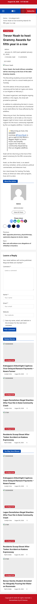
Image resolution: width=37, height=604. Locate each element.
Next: (17, 243)
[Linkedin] (15, 221)
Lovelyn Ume (8, 374)
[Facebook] (11, 221)
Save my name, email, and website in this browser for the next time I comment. (18, 323)
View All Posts (18, 212)
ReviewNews (13, 600)
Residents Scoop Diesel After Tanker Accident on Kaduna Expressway (16, 437)
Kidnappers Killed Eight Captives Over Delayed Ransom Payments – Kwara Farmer (18, 368)
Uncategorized (8, 31)
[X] (25, 221)
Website (6, 312)
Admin (7, 49)
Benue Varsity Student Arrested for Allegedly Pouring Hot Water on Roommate (17, 583)
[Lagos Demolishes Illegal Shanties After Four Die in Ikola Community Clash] (18, 387)
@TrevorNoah (21, 135)
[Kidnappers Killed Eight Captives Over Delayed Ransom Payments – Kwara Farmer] (18, 353)
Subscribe (30, 11)
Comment (7, 266)
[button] (3, 11)
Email (5, 303)
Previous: (17, 234)
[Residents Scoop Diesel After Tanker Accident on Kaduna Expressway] (18, 421)
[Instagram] (22, 221)
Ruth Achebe (8, 442)
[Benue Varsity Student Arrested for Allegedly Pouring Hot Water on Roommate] (18, 568)
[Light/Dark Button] (13, 11)
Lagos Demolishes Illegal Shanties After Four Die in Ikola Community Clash (18, 403)
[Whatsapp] (18, 221)
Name (5, 295)
